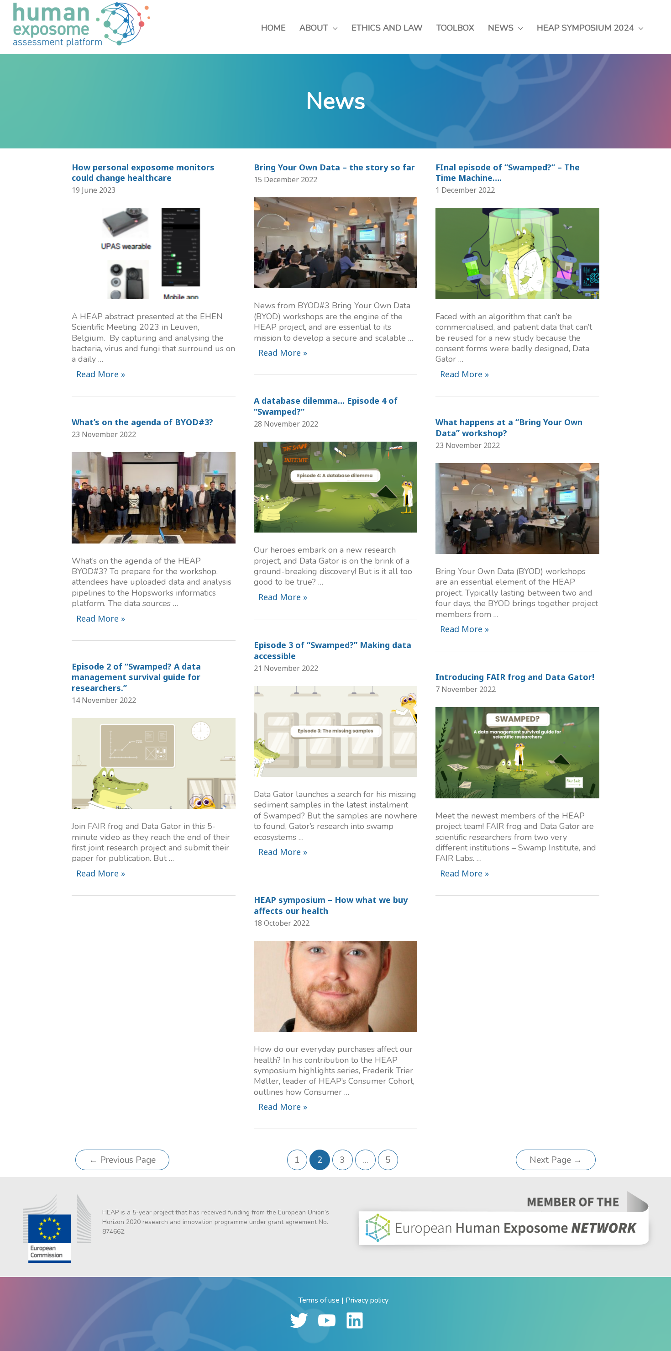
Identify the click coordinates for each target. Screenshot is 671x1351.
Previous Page (122, 1160)
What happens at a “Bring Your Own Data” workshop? (508, 427)
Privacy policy (367, 1300)
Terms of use (319, 1300)
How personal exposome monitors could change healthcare (143, 172)
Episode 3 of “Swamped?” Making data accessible (332, 650)
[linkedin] (359, 1320)
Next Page (555, 1160)
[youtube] (331, 1320)
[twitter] (303, 1320)
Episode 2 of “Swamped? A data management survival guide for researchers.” (136, 677)
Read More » (100, 375)
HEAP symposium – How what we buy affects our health (331, 905)
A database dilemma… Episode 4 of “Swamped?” (326, 406)
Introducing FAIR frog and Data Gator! (514, 676)
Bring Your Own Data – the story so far (334, 167)
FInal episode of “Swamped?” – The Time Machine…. (507, 172)
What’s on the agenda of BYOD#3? (142, 422)
